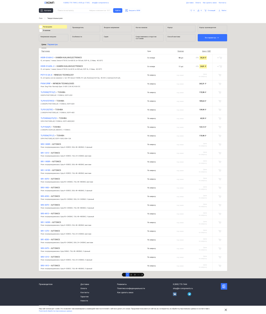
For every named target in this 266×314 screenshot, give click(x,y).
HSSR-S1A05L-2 (47, 66)
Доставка (189, 3)
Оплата (198, 3)
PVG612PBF (46, 83)
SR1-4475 (45, 179)
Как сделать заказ (210, 3)
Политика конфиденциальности (131, 288)
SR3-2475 (45, 248)
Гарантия (84, 297)
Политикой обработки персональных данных (55, 311)
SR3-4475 (45, 205)
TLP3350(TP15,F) (48, 92)
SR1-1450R (45, 161)
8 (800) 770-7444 (180, 284)
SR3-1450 (45, 188)
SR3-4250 (45, 196)
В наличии (46, 30)
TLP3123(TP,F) (47, 110)
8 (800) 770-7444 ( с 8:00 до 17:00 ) (77, 3)
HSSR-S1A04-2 (47, 58)
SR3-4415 (45, 214)
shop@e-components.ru (100, 3)
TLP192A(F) (46, 127)
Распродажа (47, 27)
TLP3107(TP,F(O (47, 101)
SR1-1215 (45, 153)
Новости (84, 301)
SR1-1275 (45, 231)
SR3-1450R (45, 144)
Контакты (222, 3)
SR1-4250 (45, 239)
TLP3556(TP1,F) (47, 136)
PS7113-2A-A (46, 75)
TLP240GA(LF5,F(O (49, 118)
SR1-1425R (45, 222)
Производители (45, 284)
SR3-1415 (45, 266)
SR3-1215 (45, 257)
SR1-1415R (45, 170)
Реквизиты (122, 284)
